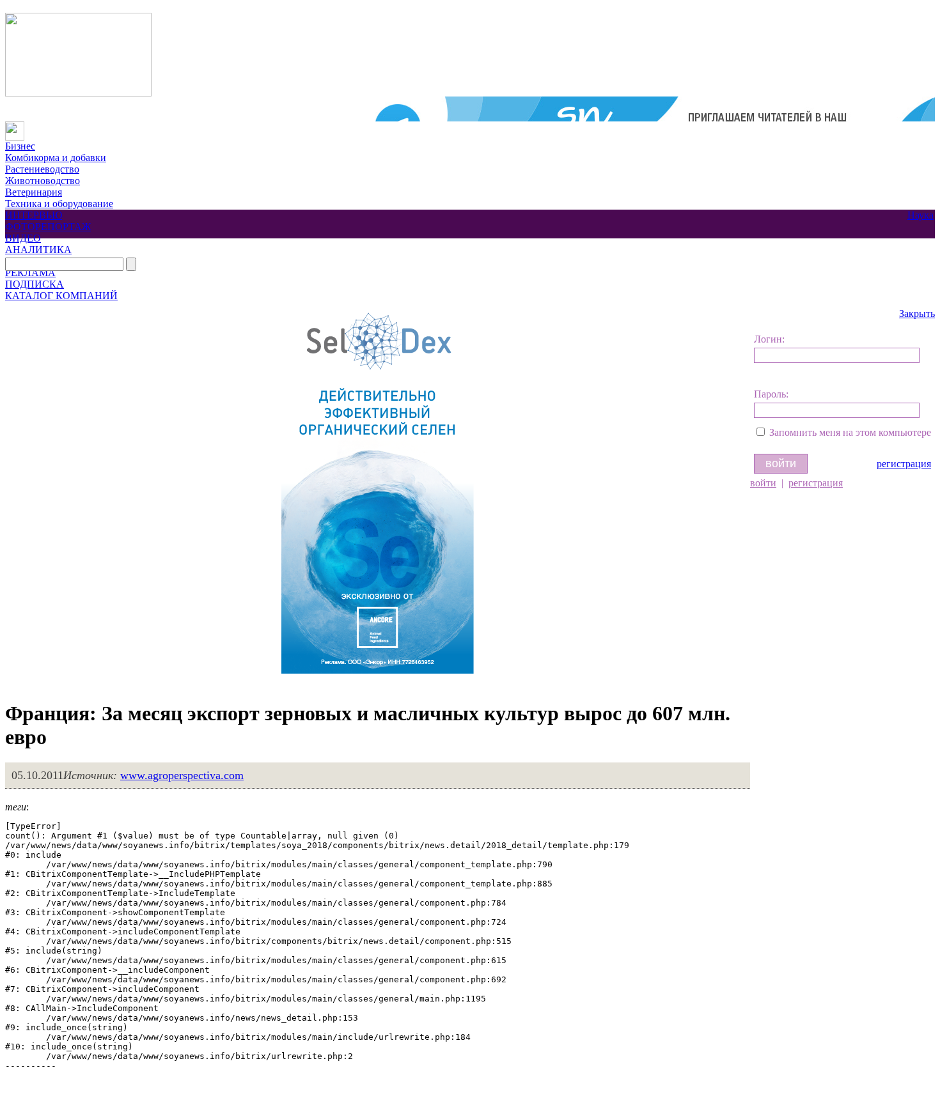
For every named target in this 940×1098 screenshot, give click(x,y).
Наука (920, 215)
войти (763, 482)
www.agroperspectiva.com (182, 775)
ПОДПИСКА (34, 284)
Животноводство (42, 180)
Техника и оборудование (59, 203)
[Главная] (14, 126)
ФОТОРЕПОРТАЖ (48, 226)
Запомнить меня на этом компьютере (850, 432)
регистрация (904, 463)
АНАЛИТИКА (38, 249)
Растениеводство (42, 169)
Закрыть (917, 313)
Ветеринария (33, 192)
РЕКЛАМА (30, 272)
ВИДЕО (23, 238)
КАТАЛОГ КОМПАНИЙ (61, 295)
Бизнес (20, 146)
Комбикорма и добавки (55, 157)
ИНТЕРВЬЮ (33, 215)
